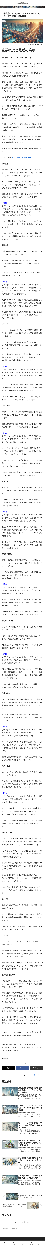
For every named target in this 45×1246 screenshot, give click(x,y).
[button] (36, 1068)
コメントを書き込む (22, 1222)
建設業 (6, 1058)
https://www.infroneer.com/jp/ (22, 157)
